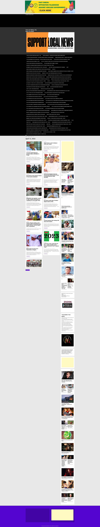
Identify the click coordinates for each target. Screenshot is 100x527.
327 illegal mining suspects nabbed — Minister (51, 63)
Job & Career (27, 174)
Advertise (53, 69)
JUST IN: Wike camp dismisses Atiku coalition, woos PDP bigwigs (54, 108)
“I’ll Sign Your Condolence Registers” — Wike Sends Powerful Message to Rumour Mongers (39, 57)
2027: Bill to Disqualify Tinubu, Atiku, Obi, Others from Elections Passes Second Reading (54, 61)
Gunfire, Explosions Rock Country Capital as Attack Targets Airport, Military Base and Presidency (67, 328)
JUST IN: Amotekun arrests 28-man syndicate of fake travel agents (54, 92)
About (67, 67)
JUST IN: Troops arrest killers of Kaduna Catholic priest (35, 108)
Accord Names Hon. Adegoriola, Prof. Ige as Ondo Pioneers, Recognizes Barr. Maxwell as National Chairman (67, 322)
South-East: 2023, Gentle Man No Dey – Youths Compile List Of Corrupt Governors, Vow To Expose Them (51, 245)
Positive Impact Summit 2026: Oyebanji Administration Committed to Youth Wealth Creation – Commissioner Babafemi (67, 325)
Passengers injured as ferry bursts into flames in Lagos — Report (36, 120)
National (30, 151)
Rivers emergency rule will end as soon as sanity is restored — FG (62, 122)
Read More (28, 161)
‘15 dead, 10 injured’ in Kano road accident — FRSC (33, 55)
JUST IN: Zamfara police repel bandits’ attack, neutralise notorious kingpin (37, 110)
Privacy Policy (28, 122)
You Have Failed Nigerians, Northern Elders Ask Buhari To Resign (32, 154)
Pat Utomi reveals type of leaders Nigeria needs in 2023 (51, 201)
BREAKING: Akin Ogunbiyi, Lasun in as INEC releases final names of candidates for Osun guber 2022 (33, 199)
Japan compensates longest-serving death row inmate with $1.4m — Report (58, 90)
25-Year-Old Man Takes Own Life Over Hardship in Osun (34, 63)
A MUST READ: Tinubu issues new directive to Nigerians (57, 67)
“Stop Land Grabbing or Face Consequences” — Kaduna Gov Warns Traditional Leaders (39, 59)
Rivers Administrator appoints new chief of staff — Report (41, 122)
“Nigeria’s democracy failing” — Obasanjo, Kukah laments (63, 57)
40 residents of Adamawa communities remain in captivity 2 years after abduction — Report (40, 65)
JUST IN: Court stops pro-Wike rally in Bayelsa (50, 96)
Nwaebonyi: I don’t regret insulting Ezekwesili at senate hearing (36, 118)
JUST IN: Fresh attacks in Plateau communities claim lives (54, 98)
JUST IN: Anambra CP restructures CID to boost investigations (35, 94)
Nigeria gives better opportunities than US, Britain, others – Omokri (36, 116)
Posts (73, 120)
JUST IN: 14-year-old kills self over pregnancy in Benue (34, 92)
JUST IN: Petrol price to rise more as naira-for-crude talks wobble (56, 102)
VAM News (28, 156)
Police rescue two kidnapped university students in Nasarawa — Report (59, 120)
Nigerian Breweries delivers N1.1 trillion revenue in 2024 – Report (58, 116)
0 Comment (35, 156)
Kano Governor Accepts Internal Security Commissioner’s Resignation (62, 110)
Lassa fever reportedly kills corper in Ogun (57, 112)
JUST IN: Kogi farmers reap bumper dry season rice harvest (35, 100)
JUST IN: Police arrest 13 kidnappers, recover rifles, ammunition (36, 104)
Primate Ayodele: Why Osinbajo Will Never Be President (51, 221)
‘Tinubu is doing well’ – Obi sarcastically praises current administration (54, 55)
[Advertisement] (50, 21)
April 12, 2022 (31, 156)
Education (27, 247)
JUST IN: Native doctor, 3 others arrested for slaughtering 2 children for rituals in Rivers (59, 100)
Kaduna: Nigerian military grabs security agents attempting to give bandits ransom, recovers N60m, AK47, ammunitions (33, 224)
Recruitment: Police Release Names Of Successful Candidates (34, 176)
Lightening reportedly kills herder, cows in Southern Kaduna (35, 114)
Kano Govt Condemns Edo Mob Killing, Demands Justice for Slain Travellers (37, 112)
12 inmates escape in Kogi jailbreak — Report (33, 61)
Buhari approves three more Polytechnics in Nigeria (32, 249)
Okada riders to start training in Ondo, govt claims (50, 143)
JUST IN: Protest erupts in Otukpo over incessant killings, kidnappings (58, 104)
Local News (27, 151)
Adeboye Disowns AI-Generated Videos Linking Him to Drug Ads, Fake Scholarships (38, 69)
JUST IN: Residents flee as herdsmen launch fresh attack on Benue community (38, 106)
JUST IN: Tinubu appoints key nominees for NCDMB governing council (62, 106)
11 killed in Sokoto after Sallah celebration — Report (62, 59)
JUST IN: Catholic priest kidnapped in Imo (53, 94)
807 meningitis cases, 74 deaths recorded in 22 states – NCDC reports (36, 67)
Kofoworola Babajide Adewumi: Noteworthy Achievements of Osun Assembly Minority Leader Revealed (51, 175)
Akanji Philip (28, 227)
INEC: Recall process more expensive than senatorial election (35, 90)
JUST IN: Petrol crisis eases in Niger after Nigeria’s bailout (35, 102)
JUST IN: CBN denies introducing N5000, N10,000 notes (34, 96)
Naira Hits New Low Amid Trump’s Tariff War (53, 114)
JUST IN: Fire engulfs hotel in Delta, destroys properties (34, 98)
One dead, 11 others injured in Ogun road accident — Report (56, 118)
